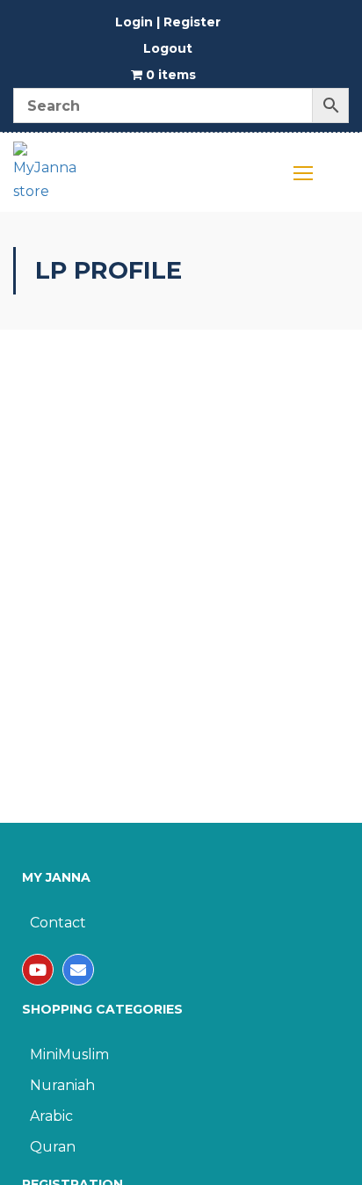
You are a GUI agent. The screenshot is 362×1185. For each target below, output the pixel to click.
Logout (167, 48)
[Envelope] (78, 969)
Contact (58, 922)
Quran (53, 1146)
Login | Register (168, 22)
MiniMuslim (69, 1054)
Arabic (51, 1116)
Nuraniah (62, 1085)
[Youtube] (38, 969)
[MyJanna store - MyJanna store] (46, 177)
